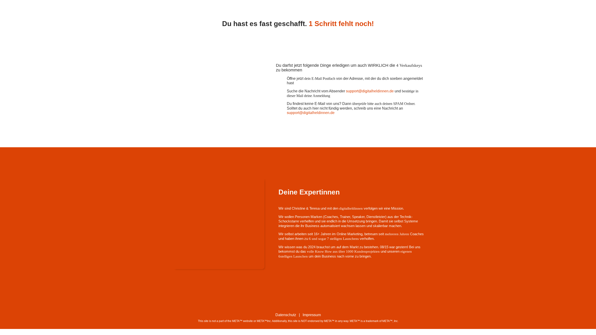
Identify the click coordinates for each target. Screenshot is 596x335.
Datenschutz (285, 315)
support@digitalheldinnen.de (370, 91)
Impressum (312, 315)
